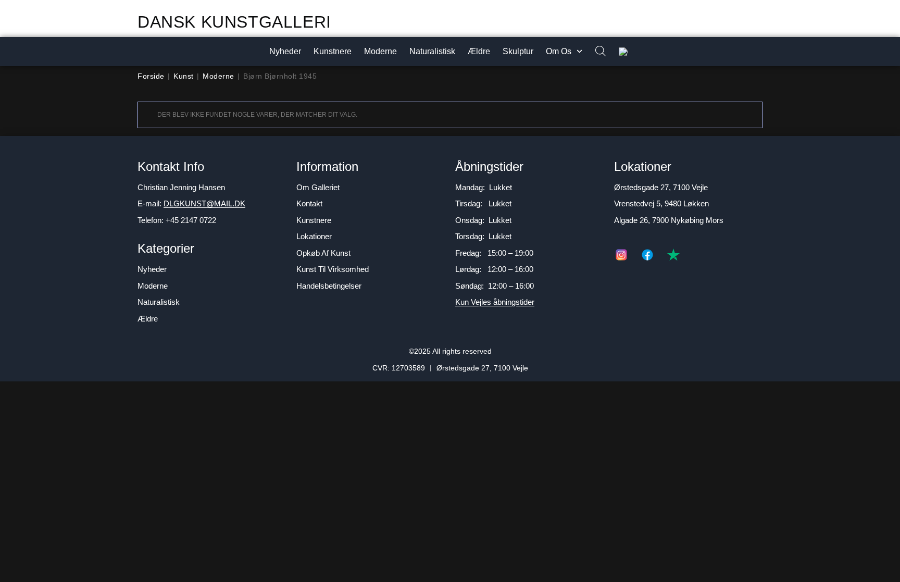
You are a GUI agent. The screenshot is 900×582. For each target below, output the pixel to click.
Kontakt (309, 203)
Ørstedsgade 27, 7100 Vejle (661, 187)
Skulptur (518, 51)
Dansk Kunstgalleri (234, 22)
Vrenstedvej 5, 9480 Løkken (661, 203)
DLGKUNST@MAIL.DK (204, 203)
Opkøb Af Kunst (323, 253)
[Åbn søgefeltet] (595, 52)
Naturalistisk (432, 51)
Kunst (183, 76)
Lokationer (314, 236)
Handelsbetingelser (328, 285)
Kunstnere (333, 51)
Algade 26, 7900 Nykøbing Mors (668, 220)
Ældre (479, 51)
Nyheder (285, 51)
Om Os (558, 51)
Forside (151, 76)
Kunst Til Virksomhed (332, 269)
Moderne (380, 51)
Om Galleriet (318, 187)
